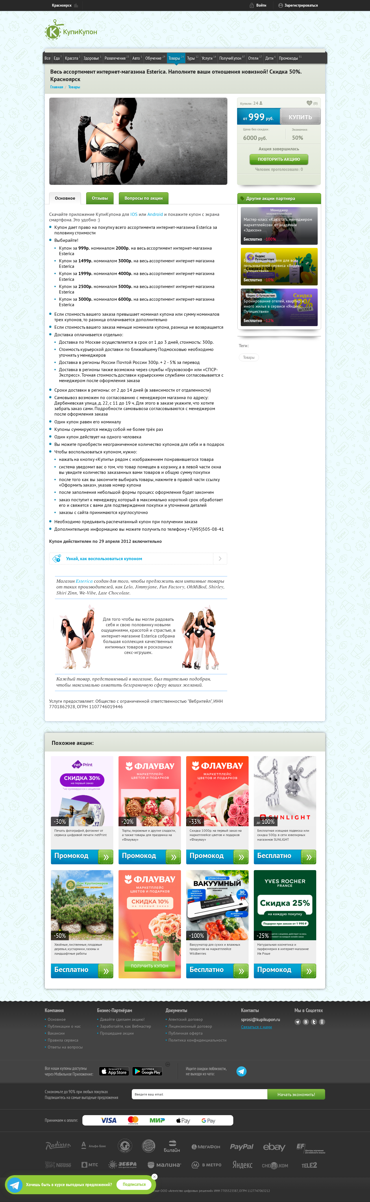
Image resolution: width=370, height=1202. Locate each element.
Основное (65, 198)
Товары (176, 58)
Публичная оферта (186, 1033)
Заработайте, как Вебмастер (125, 1026)
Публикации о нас (64, 1026)
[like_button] (309, 103)
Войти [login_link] (261, 5)
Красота (72, 58)
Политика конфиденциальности (198, 1040)
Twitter (314, 1022)
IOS (134, 214)
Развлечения (117, 58)
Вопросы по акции (144, 198)
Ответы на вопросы (65, 1047)
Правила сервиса (63, 1040)
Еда (58, 58)
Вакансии (56, 1033)
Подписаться (134, 1184)
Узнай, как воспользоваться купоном (104, 559)
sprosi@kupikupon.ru (260, 1019)
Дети (270, 58)
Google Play (147, 1071)
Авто (137, 58)
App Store (114, 1071)
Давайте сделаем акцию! (122, 1019)
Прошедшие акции (117, 1033)
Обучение (155, 58)
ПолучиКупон (232, 58)
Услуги (209, 58)
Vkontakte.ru (306, 1022)
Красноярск (61, 5)
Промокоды (290, 58)
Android (155, 214)
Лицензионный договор (190, 1026)
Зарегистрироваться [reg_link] (301, 5)
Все (48, 58)
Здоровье (92, 58)
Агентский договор (186, 1019)
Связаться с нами (256, 1026)
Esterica (84, 580)
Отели (255, 58)
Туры (193, 58)
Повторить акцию (279, 159)
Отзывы (100, 198)
